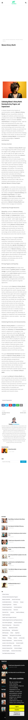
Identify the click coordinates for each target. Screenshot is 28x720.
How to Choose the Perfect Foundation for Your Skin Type (17, 555)
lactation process (18, 622)
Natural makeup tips (6, 625)
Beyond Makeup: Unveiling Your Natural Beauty (16, 519)
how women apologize (7, 622)
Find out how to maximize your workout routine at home (17, 534)
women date (21, 637)
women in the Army (18, 640)
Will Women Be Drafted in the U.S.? (14, 583)
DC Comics (15, 602)
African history (5, 594)
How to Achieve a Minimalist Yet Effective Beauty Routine (16, 548)
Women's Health (19, 643)
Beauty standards (6, 599)
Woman (15, 637)
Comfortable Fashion (6, 602)
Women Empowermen (10, 39)
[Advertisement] (14, 22)
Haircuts (12, 612)
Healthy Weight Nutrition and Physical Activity (12, 620)
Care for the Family (16, 599)
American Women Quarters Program (10, 596)
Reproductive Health (13, 627)
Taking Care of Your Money (15, 635)
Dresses (21, 602)
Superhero (17, 632)
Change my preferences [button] (17, 713)
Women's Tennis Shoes (16, 650)
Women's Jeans (17, 645)
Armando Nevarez (16, 424)
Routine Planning (6, 630)
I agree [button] (17, 706)
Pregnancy (4, 627)
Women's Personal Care (7, 648)
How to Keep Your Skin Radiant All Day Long (15, 526)
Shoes (11, 632)
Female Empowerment (7, 607)
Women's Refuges (18, 648)
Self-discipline (15, 630)
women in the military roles (8, 643)
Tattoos (4, 637)
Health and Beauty (20, 612)
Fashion (15, 604)
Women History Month (12, 449)
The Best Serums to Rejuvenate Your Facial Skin (16, 540)
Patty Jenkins (16, 625)
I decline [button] (17, 709)
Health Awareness (6, 614)
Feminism (16, 609)
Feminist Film (5, 612)
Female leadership (18, 607)
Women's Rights (5, 650)
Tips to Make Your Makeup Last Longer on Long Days (17, 569)
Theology (10, 637)
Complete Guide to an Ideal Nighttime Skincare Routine (16, 563)
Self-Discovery (5, 632)
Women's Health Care (6, 645)
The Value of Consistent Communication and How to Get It (17, 577)
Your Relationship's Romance (8, 653)
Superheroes (5, 635)
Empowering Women (6, 604)
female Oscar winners (7, 609)
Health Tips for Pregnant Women (9, 617)
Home (4, 39)
